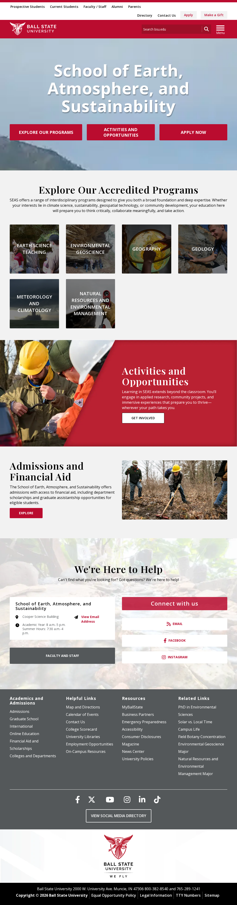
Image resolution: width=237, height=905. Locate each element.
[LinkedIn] (142, 799)
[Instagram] (127, 799)
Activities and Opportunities (120, 132)
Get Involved (143, 418)
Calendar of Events (82, 714)
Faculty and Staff (62, 655)
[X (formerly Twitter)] (91, 799)
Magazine (130, 744)
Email (178, 624)
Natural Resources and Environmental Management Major (198, 766)
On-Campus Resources (86, 751)
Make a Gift (214, 15)
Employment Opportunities (89, 744)
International (21, 726)
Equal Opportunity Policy (113, 895)
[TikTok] (157, 799)
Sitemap (212, 895)
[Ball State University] (118, 857)
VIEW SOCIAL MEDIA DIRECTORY (118, 815)
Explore (26, 513)
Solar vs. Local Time (195, 721)
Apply (188, 15)
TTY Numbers (188, 895)
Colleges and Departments (33, 755)
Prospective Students (27, 6)
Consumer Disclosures (141, 736)
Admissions (19, 711)
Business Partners (138, 714)
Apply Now (193, 132)
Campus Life (189, 729)
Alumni (117, 6)
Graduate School (24, 718)
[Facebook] (77, 799)
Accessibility (132, 729)
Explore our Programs (46, 132)
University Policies (137, 758)
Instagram (177, 657)
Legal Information (156, 895)
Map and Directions (83, 707)
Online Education (24, 733)
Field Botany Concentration (201, 736)
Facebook (177, 640)
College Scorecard (81, 729)
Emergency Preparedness (144, 721)
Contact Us (167, 15)
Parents (134, 6)
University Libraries (83, 736)
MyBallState (132, 707)
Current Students (64, 6)
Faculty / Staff (95, 6)
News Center (133, 751)
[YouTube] (110, 799)
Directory (144, 15)
